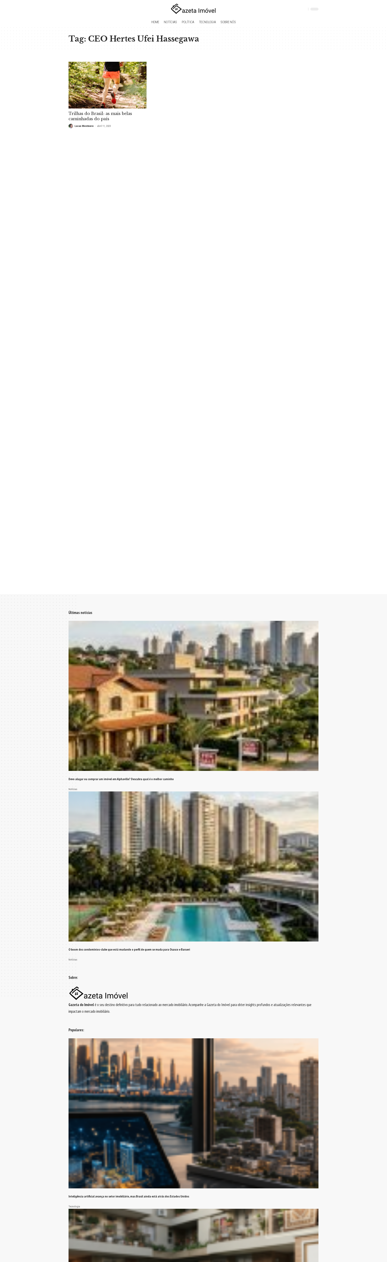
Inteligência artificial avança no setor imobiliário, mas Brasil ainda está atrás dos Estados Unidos (129, 1196)
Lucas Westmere (84, 125)
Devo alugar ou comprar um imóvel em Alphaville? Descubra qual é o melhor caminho (121, 779)
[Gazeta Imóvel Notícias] (193, 9)
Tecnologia (74, 1206)
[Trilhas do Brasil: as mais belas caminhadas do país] (108, 85)
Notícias (73, 789)
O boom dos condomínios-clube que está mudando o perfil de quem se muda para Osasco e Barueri (129, 949)
